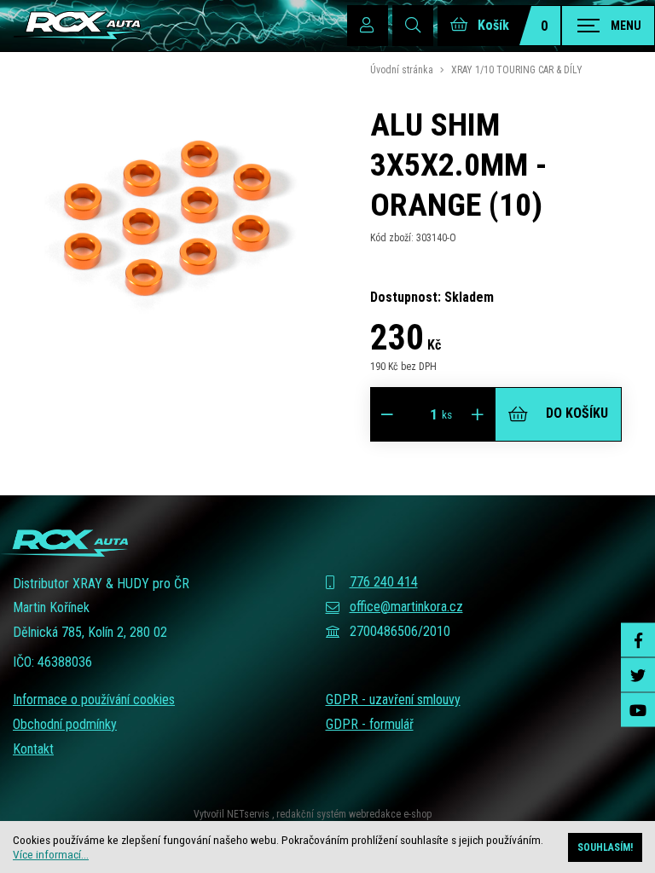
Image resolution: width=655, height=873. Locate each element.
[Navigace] (608, 25)
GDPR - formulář (370, 724)
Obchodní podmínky (65, 724)
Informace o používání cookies (94, 699)
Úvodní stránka (401, 70)
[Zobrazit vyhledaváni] (412, 25)
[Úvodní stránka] (77, 25)
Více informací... (51, 854)
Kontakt (33, 749)
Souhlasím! (605, 847)
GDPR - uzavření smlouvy (393, 699)
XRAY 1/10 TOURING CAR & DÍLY (517, 70)
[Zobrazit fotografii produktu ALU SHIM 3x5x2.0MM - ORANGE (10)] (170, 374)
